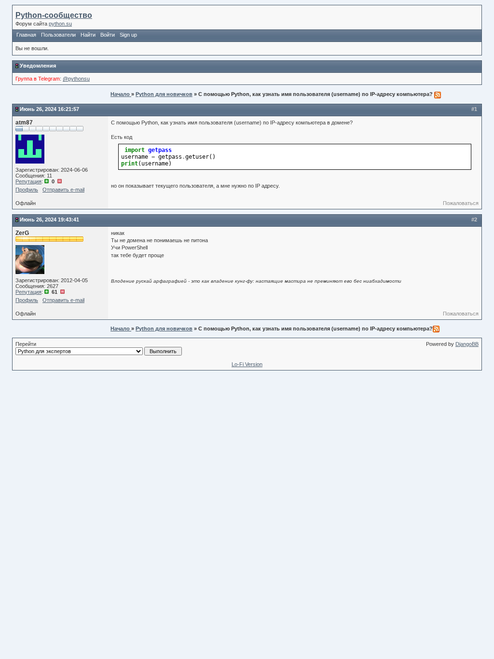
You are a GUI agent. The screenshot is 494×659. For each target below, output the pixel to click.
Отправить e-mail (63, 189)
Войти (107, 35)
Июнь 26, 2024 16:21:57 (49, 109)
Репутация (28, 181)
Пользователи (58, 35)
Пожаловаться (461, 203)
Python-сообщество (53, 15)
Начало (120, 94)
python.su (60, 24)
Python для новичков (164, 94)
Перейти (25, 344)
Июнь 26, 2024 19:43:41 (49, 219)
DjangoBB (467, 344)
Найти (88, 35)
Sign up (128, 35)
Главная (26, 35)
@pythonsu (76, 79)
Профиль (26, 189)
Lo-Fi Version (247, 364)
